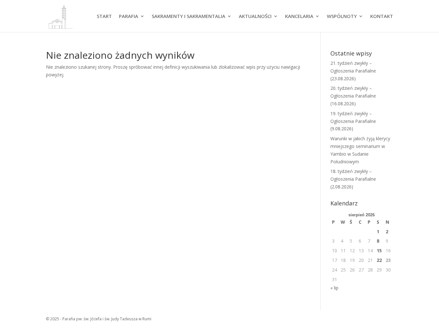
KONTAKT (381, 16)
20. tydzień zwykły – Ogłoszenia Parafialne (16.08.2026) (353, 96)
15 (379, 250)
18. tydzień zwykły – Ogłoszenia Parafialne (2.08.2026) (353, 179)
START (104, 16)
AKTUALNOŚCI (255, 16)
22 (379, 260)
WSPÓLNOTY (342, 16)
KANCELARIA (299, 16)
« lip (334, 288)
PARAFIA (128, 16)
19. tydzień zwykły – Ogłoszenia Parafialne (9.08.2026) (353, 121)
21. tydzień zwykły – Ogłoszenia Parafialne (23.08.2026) (353, 71)
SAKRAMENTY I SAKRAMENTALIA (188, 16)
